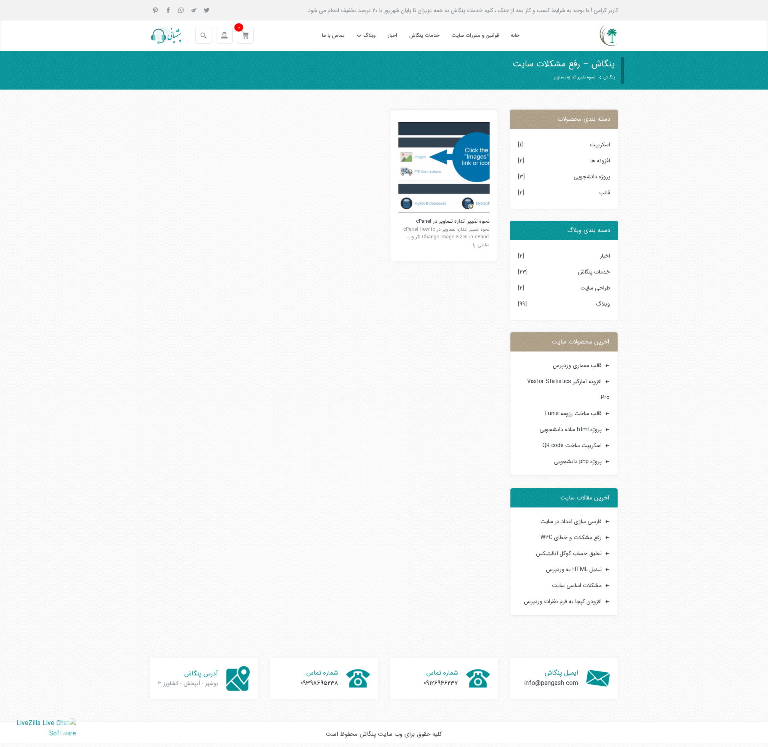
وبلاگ (369, 35)
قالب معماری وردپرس (577, 365)
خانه (515, 35)
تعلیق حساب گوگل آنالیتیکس (569, 553)
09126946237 (441, 683)
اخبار (392, 35)
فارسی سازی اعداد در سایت (571, 521)
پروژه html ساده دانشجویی (571, 429)
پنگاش (609, 77)
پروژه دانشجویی (592, 176)
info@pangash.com (551, 683)
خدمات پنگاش (424, 35)
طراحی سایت (595, 288)
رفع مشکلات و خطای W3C (571, 537)
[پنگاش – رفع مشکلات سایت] (602, 35)
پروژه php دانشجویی (578, 461)
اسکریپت (600, 144)
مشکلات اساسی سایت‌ (577, 585)
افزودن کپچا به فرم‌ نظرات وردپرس (563, 601)
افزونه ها (600, 160)
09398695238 (319, 683)
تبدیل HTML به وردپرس (574, 569)
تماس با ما (333, 35)
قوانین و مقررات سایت (475, 35)
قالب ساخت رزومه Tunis (573, 413)
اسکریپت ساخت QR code (572, 445)
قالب (604, 192)
